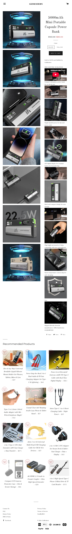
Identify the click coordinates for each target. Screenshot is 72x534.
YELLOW (60, 47)
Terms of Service (42, 511)
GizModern (45, 520)
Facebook (8, 520)
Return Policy (7, 514)
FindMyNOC (41, 514)
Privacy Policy (41, 508)
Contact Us (6, 508)
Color (55, 43)
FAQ (4, 511)
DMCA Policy (7, 517)
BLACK (51, 47)
